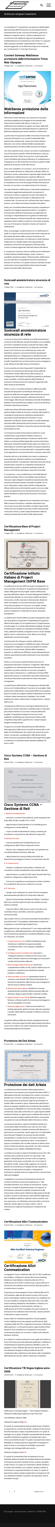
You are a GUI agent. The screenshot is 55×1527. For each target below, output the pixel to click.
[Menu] (47, 5)
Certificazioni (29, 66)
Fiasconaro (39, 66)
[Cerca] (41, 5)
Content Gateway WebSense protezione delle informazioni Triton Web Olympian (26, 59)
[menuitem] (41, 3)
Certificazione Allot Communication (26, 1221)
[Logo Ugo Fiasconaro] (22, 5)
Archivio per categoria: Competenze (20, 14)
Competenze (20, 66)
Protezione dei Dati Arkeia (19, 1040)
